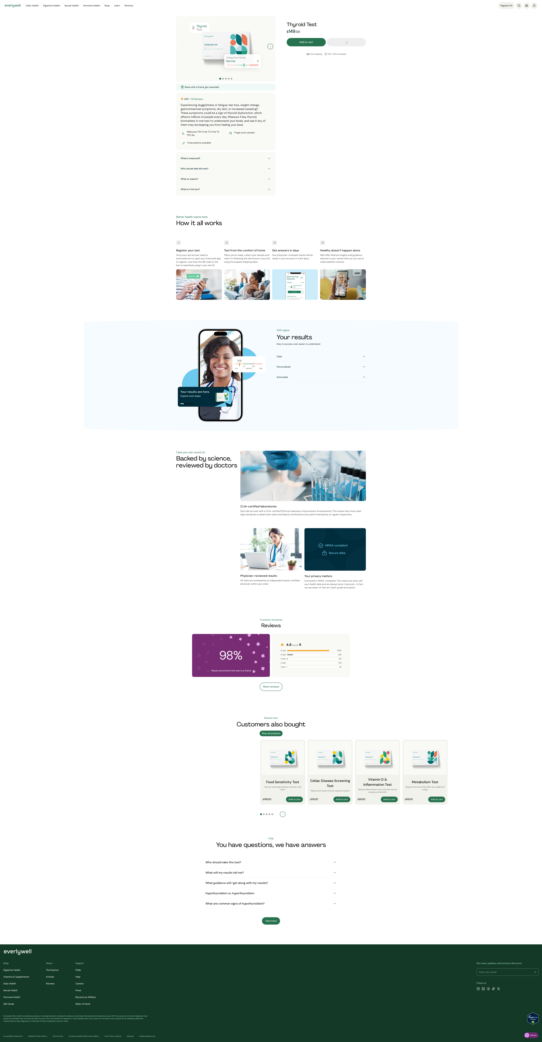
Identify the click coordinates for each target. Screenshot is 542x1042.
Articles (50, 976)
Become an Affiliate (86, 997)
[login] (534, 5)
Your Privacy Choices (112, 1036)
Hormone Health (11, 997)
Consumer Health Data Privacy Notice (84, 1036)
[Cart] (526, 5)
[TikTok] (493, 989)
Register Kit (506, 5)
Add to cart (306, 42)
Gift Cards (8, 1003)
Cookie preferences (147, 1036)
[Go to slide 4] (229, 79)
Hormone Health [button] (91, 5)
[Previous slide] (181, 46)
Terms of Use (58, 1036)
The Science (52, 970)
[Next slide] (270, 46)
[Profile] (534, 5)
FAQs (78, 970)
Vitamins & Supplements (16, 976)
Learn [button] (117, 5)
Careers (80, 983)
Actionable (282, 377)
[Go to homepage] (13, 5)
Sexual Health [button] (72, 5)
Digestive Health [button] (51, 5)
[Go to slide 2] (223, 79)
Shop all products (271, 733)
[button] (535, 972)
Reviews (50, 983)
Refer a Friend (83, 1003)
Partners (128, 5)
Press (78, 990)
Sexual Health (10, 990)
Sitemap (130, 1036)
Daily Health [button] (32, 5)
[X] (498, 989)
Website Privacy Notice (37, 1036)
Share (268, 87)
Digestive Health (11, 970)
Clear (279, 356)
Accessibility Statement (13, 1036)
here (22, 1018)
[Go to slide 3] (226, 79)
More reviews (271, 686)
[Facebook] (488, 989)
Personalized (283, 366)
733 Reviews (196, 99)
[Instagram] (478, 989)
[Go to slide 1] (220, 79)
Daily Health (9, 983)
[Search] (519, 5)
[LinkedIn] (483, 989)
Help (78, 976)
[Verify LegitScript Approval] (533, 1018)
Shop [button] (107, 5)
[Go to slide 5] (231, 79)
